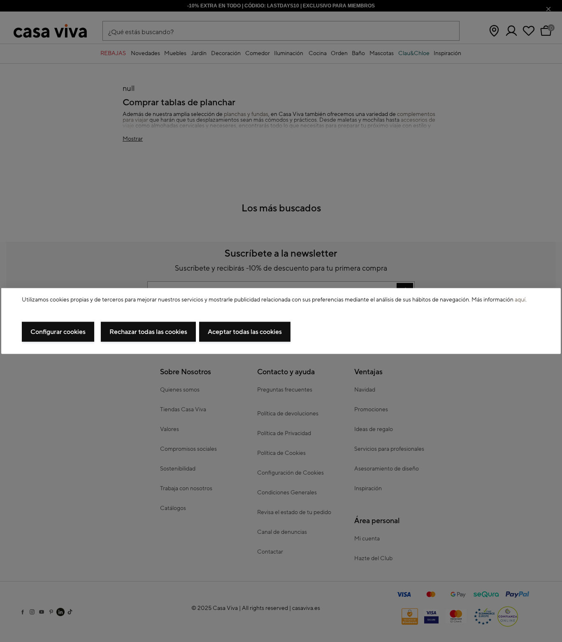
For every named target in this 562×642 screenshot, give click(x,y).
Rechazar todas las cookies (148, 332)
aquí (520, 299)
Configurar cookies (58, 332)
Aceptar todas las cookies (245, 332)
